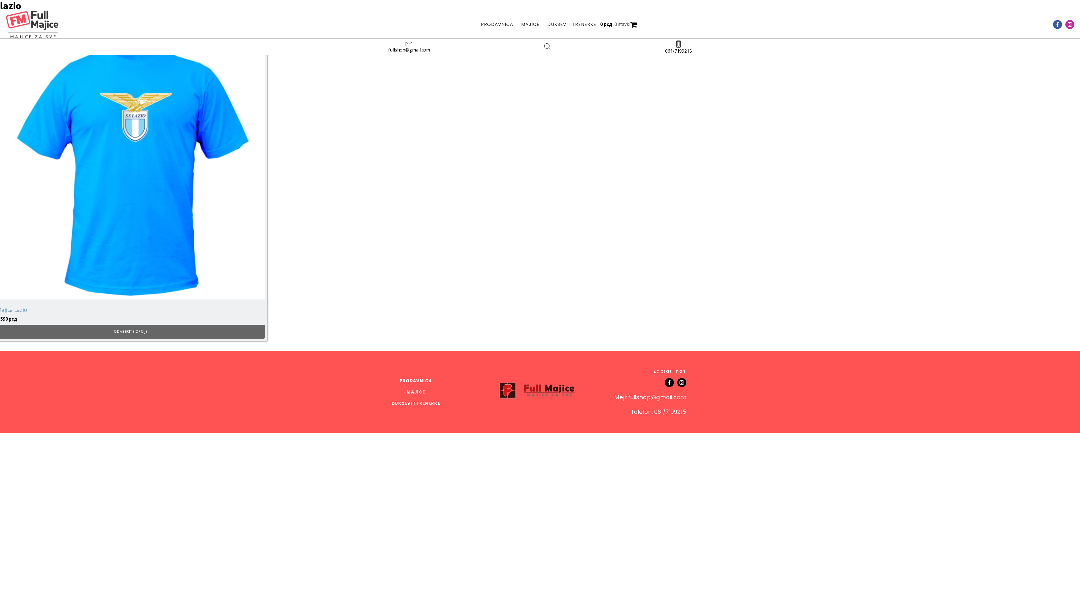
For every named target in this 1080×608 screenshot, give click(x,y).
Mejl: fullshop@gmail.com (650, 397)
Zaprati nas (669, 371)
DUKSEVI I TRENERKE (571, 24)
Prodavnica (497, 24)
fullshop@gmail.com (409, 50)
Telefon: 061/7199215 (658, 412)
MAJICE (530, 24)
